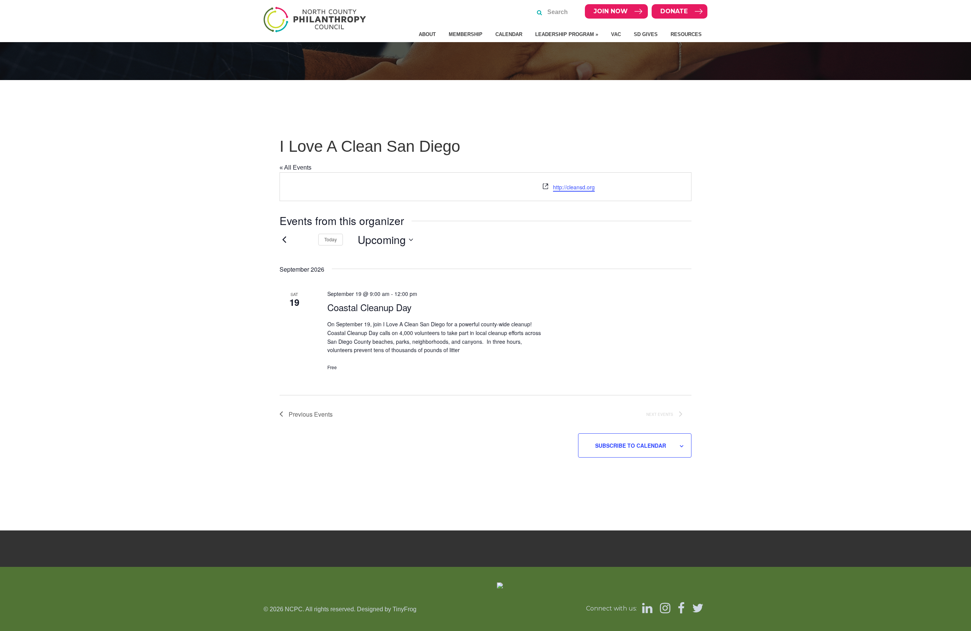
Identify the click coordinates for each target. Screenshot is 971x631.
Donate (674, 11)
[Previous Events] (284, 239)
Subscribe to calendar (630, 445)
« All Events (295, 167)
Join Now (611, 11)
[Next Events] (303, 239)
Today (330, 239)
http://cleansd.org (574, 187)
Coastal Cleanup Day (369, 307)
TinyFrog (404, 609)
